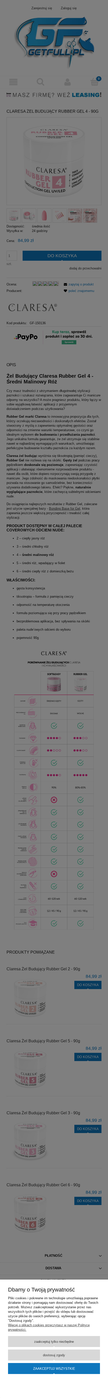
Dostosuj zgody (54, 1355)
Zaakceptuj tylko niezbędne (54, 1342)
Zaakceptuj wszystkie (54, 1369)
